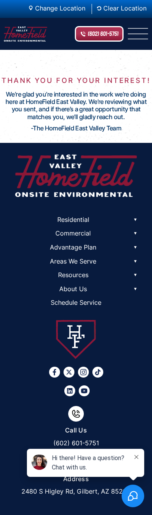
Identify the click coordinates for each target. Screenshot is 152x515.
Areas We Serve (73, 261)
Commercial (73, 233)
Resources (73, 275)
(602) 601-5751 (103, 33)
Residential (73, 219)
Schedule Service (76, 302)
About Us (73, 289)
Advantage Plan (73, 247)
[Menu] (138, 34)
